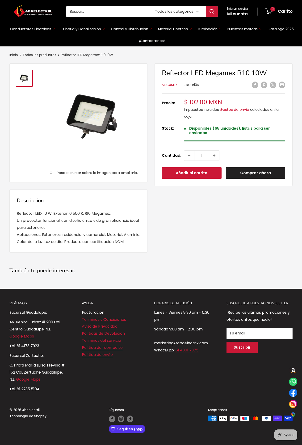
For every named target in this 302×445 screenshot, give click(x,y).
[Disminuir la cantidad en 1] (189, 156)
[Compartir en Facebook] (255, 84)
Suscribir (242, 347)
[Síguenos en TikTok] (130, 419)
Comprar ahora (255, 173)
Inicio (13, 55)
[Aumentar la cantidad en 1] (214, 156)
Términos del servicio (101, 340)
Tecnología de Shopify (27, 416)
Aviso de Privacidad (99, 326)
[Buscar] (212, 11)
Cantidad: (171, 155)
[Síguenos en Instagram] (121, 419)
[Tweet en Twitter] (273, 84)
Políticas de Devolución (103, 333)
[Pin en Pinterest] (264, 84)
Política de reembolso (102, 347)
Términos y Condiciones (104, 319)
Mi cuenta (237, 14)
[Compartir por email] (282, 84)
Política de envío (97, 354)
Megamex (170, 85)
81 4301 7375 (187, 350)
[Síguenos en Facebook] (112, 419)
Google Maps (21, 336)
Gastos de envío (234, 109)
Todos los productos (39, 55)
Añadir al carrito (191, 173)
